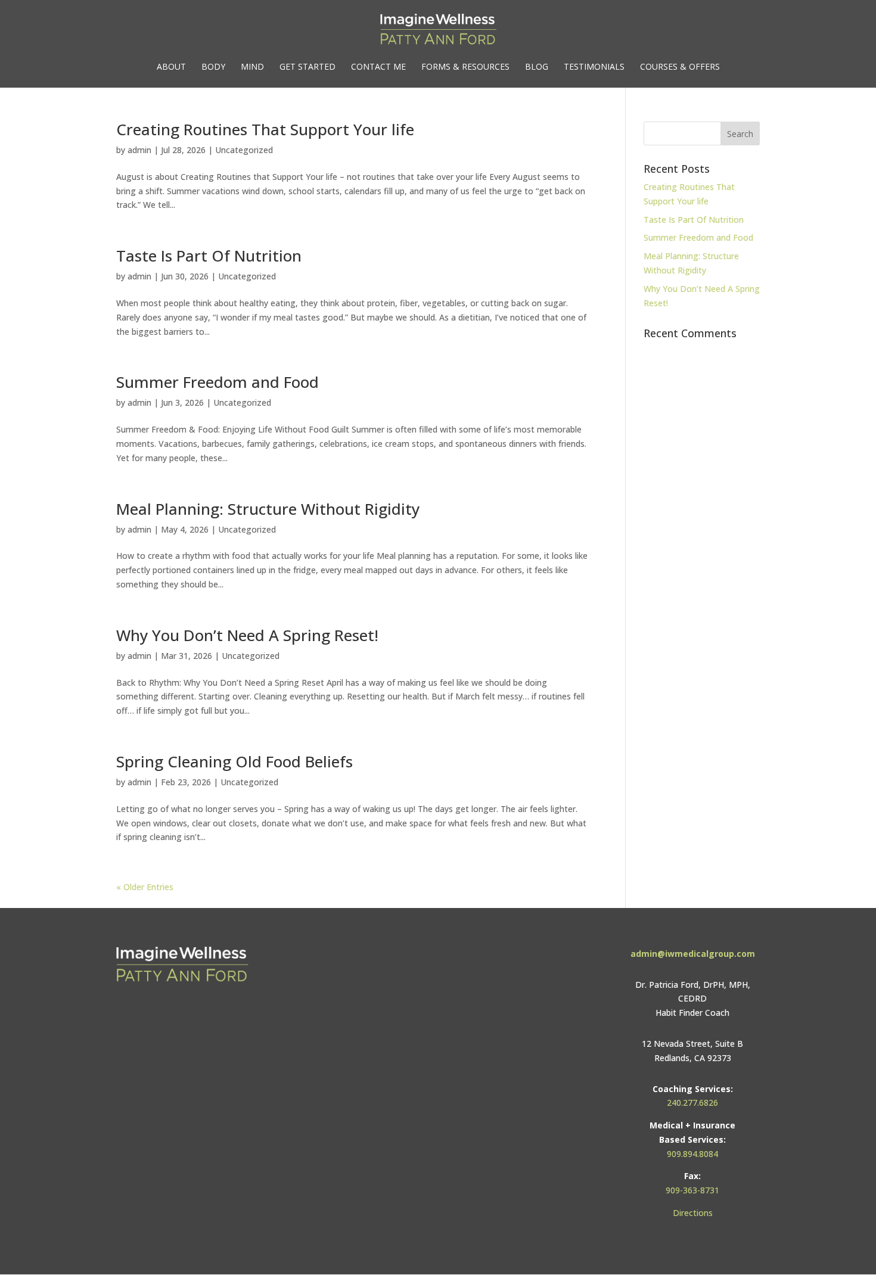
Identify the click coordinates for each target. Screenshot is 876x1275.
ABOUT (171, 67)
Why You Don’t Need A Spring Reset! (247, 635)
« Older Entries (144, 887)
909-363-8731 (692, 1190)
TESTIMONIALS (594, 67)
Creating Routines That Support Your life (265, 129)
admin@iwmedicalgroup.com (692, 953)
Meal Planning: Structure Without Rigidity (268, 509)
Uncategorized (244, 150)
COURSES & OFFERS (680, 67)
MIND (252, 67)
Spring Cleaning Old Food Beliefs (234, 761)
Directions (693, 1212)
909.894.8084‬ (692, 1153)
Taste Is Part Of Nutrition (209, 255)
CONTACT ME (378, 67)
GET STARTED (307, 67)
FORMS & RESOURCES (465, 67)
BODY (213, 67)
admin (139, 150)
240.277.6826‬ (692, 1102)
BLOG (536, 67)
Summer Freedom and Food (217, 382)
